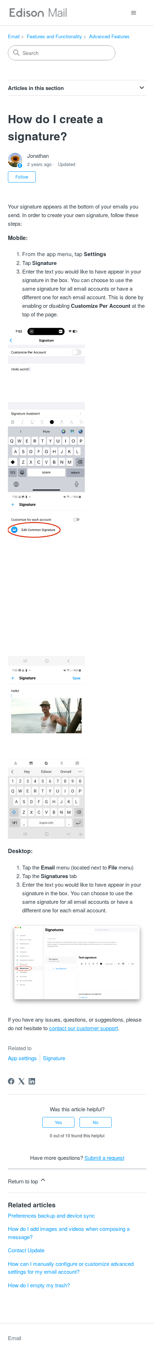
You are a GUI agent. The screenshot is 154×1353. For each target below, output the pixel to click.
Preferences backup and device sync (51, 1215)
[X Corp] (21, 1081)
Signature (54, 1058)
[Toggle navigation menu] (133, 13)
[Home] (38, 12)
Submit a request (104, 1157)
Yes (58, 1122)
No (95, 1122)
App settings (22, 1058)
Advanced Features (109, 36)
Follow (21, 177)
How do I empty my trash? (39, 1285)
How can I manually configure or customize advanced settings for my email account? (71, 1268)
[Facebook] (11, 1081)
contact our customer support (83, 1028)
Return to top (23, 1181)
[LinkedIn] (32, 1081)
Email (14, 36)
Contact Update (26, 1250)
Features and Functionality (54, 36)
